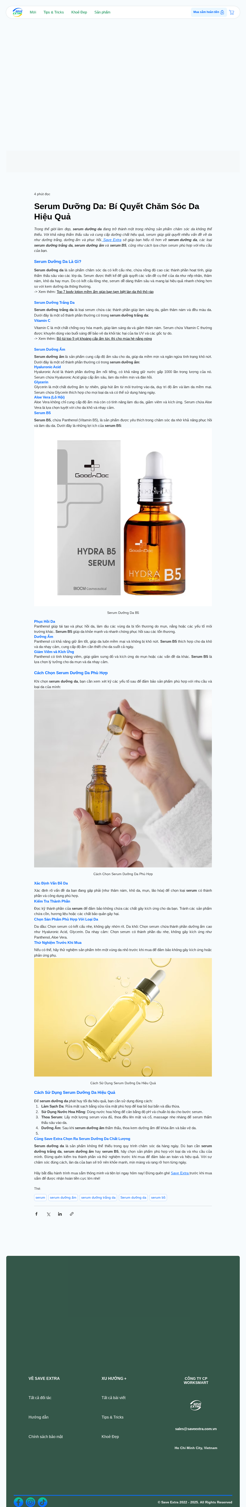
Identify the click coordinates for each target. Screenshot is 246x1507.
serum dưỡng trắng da (98, 1197)
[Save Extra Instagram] (30, 1502)
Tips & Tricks (112, 1417)
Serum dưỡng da (133, 1197)
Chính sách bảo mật (46, 1436)
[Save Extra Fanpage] (18, 1502)
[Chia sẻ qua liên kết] (71, 1214)
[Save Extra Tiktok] (42, 1502)
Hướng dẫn (39, 1417)
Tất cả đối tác (40, 1397)
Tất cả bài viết (113, 1397)
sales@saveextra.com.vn (196, 1428)
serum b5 (158, 1197)
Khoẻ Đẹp (110, 1436)
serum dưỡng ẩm (63, 1197)
